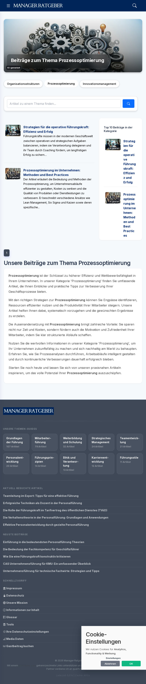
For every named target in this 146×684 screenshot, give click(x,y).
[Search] (134, 5)
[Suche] (128, 103)
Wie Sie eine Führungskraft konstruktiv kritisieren (37, 556)
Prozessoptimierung (61, 83)
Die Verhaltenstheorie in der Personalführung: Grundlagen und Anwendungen (55, 517)
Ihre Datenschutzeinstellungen (27, 631)
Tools (10, 624)
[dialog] (113, 648)
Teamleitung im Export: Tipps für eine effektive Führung (41, 495)
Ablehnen (110, 663)
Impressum (14, 588)
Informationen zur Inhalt (22, 610)
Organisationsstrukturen (23, 83)
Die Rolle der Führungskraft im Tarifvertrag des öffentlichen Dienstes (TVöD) (55, 510)
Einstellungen (113, 658)
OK (131, 663)
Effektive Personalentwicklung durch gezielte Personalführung (46, 524)
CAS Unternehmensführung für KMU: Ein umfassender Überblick (47, 563)
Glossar (11, 617)
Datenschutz (15, 595)
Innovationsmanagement (99, 83)
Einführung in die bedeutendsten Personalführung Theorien (43, 542)
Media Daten (15, 638)
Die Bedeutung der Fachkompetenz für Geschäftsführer (41, 549)
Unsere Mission (17, 602)
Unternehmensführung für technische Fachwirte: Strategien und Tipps (51, 571)
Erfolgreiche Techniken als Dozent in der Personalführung (42, 503)
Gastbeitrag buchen (20, 646)
